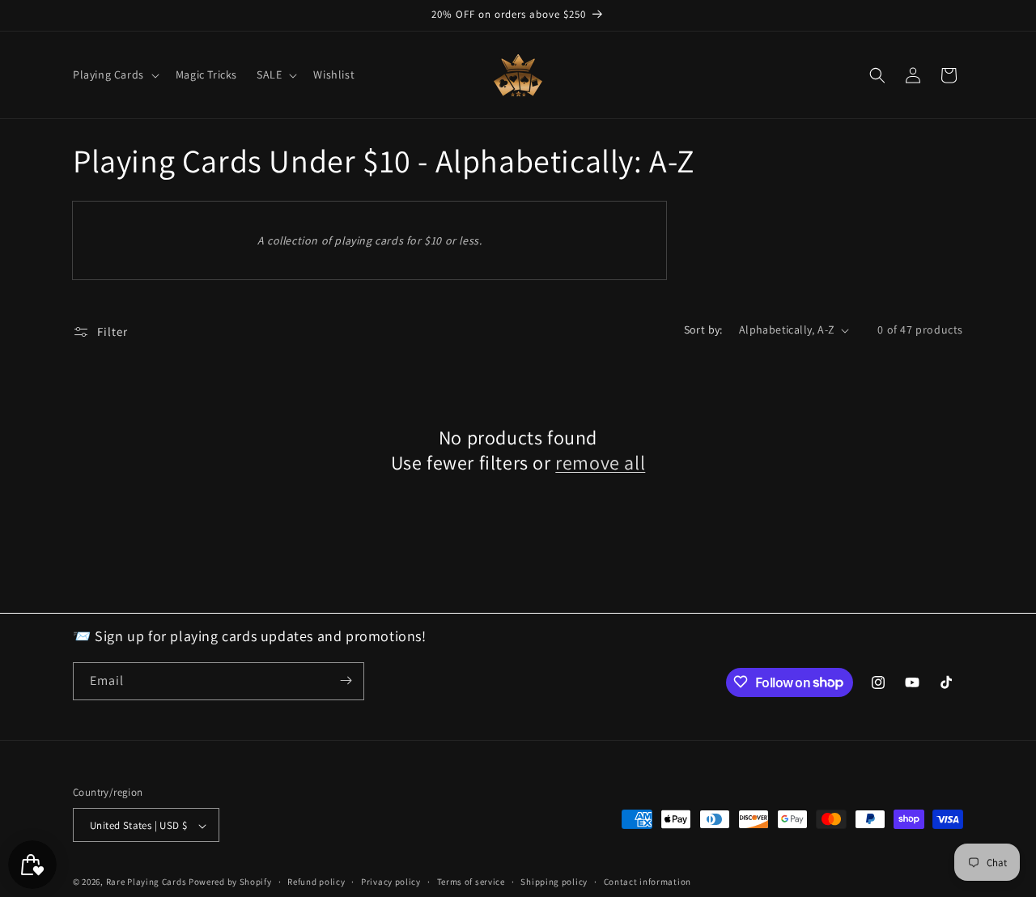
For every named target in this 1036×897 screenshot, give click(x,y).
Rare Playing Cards (146, 882)
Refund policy (316, 881)
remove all (600, 462)
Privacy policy (391, 881)
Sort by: (703, 329)
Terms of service (471, 881)
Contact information (647, 881)
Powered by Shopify (230, 882)
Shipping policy (554, 881)
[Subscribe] (345, 680)
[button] (114, 74)
